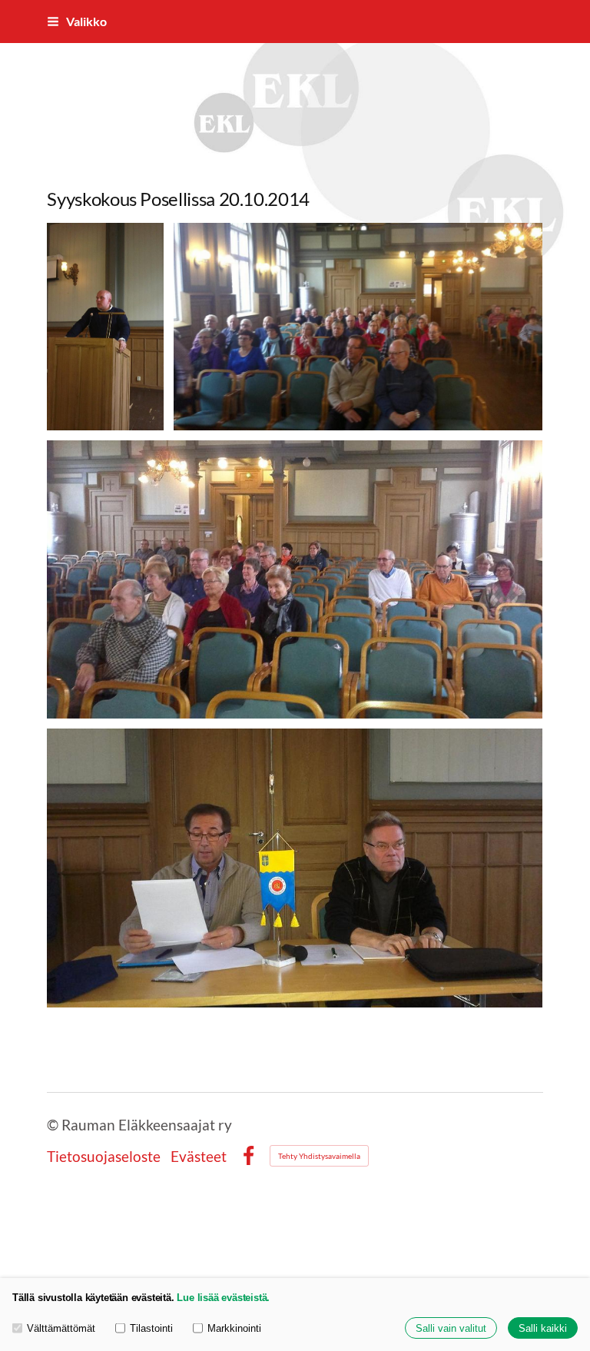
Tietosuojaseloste (104, 1156)
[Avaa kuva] (358, 326)
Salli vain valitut (451, 1328)
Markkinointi (234, 1328)
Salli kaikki (543, 1328)
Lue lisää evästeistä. (223, 1297)
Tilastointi (151, 1328)
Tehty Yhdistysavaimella (319, 1155)
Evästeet (199, 1156)
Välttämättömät (61, 1328)
